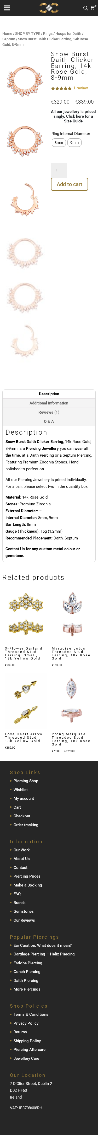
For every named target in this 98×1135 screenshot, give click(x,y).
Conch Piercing (27, 971)
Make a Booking (28, 885)
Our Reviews (24, 920)
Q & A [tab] (49, 421)
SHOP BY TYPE (27, 33)
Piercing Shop (26, 781)
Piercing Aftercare (29, 1049)
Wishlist (21, 789)
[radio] (59, 143)
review (80, 88)
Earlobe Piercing (28, 962)
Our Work (22, 849)
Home (7, 33)
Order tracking (26, 824)
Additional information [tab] (49, 403)
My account (24, 798)
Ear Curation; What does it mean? (43, 945)
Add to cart (69, 184)
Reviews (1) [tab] (48, 412)
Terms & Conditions (31, 1014)
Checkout (22, 816)
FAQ (17, 893)
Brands (20, 902)
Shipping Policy (27, 1040)
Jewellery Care (26, 1058)
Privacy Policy (26, 1023)
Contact (20, 867)
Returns (20, 1032)
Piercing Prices (27, 876)
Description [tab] (49, 394)
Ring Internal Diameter (70, 133)
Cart (17, 807)
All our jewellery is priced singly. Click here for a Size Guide (73, 116)
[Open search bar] (85, 8)
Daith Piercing (26, 980)
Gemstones (24, 911)
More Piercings (27, 989)
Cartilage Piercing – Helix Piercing (44, 954)
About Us (22, 858)
